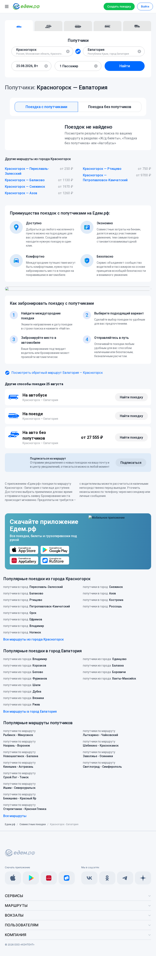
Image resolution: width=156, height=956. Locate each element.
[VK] (89, 877)
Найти (124, 66)
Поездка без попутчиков (109, 107)
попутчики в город (33, 587)
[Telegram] (125, 877)
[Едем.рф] (26, 6)
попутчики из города (25, 659)
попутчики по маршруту (19, 733)
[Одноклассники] (107, 877)
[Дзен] (143, 877)
